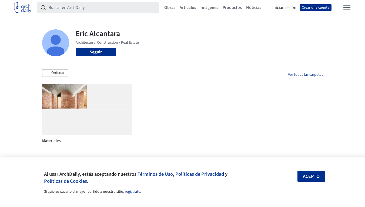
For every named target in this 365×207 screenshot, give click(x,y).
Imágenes (209, 8)
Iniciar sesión (284, 8)
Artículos (188, 8)
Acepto (311, 176)
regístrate (132, 191)
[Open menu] (347, 7)
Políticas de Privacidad (199, 174)
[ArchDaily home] (22, 7)
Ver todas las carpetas (305, 75)
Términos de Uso (155, 174)
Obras (169, 8)
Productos (232, 8)
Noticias (253, 8)
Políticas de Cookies (65, 181)
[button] (55, 73)
